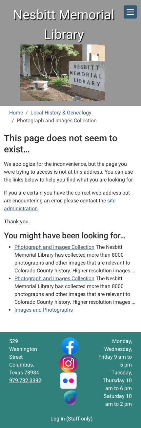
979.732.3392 (25, 380)
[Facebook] (69, 346)
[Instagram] (68, 363)
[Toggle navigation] (130, 12)
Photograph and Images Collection (54, 247)
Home (16, 113)
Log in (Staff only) (71, 419)
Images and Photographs (43, 310)
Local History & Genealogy (60, 113)
